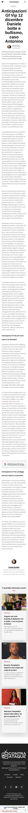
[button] (2, 2)
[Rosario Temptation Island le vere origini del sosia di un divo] (14, 664)
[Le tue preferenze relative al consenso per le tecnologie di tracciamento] (25, 810)
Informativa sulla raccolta (9, 811)
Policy (22, 774)
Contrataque (14, 2)
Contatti (15, 774)
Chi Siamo (7, 774)
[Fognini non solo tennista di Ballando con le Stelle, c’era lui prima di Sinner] (14, 617)
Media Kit (18, 777)
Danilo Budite (15, 45)
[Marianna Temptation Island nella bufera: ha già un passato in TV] (14, 711)
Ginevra (20, 134)
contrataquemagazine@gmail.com (14, 795)
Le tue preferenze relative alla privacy (15, 807)
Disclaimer (10, 777)
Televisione (13, 6)
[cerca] (24, 2)
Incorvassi (5, 401)
